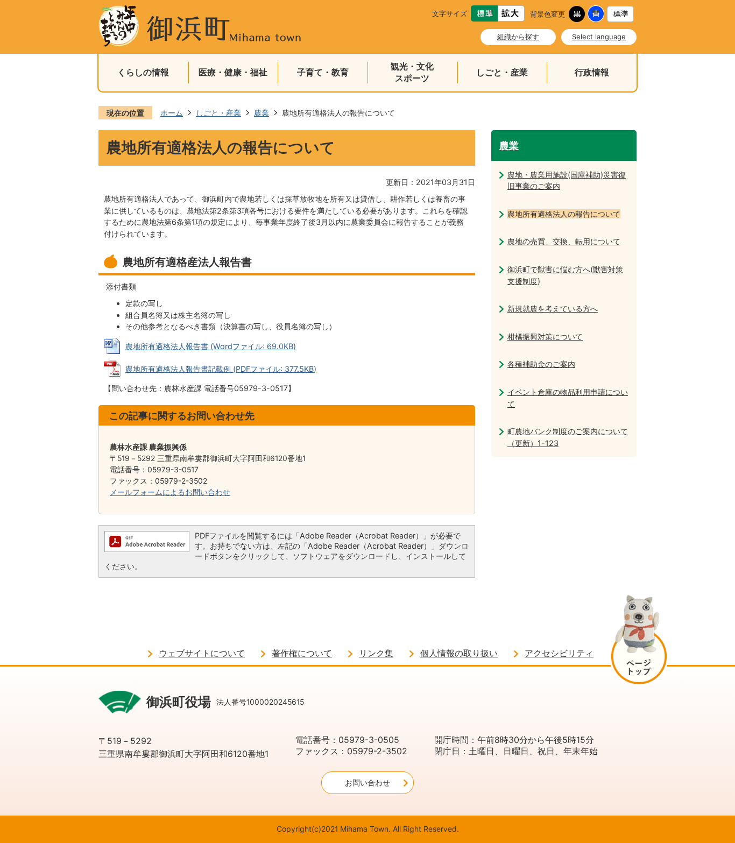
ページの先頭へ (639, 641)
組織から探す (518, 36)
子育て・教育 (323, 72)
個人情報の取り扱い (459, 653)
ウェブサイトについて (202, 653)
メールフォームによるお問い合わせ (170, 492)
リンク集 (376, 653)
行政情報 (592, 72)
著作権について (302, 653)
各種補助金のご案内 (541, 364)
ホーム (171, 112)
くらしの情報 (143, 72)
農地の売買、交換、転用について (563, 241)
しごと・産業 (502, 72)
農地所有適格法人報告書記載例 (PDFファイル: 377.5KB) (220, 368)
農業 (261, 112)
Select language (599, 36)
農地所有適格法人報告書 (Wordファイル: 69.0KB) (210, 346)
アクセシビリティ (559, 653)
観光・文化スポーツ (412, 72)
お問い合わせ (367, 782)
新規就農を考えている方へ (552, 308)
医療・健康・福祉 (233, 72)
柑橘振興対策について (545, 336)
